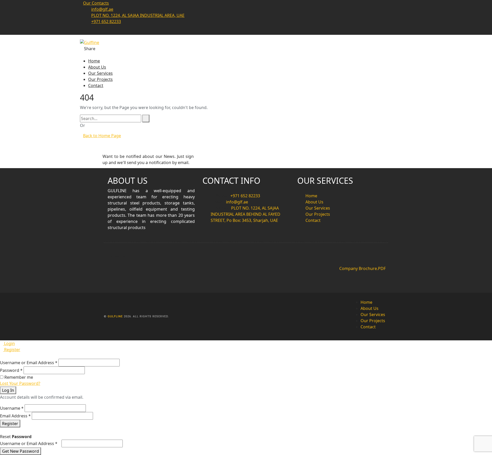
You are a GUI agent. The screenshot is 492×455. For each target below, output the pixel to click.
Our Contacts (96, 3)
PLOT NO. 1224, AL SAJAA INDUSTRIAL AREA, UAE (137, 15)
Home (94, 61)
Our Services (100, 73)
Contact (95, 85)
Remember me (18, 377)
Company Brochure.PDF (362, 268)
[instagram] (89, 32)
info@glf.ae (102, 9)
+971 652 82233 (106, 21)
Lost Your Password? (20, 383)
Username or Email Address (28, 362)
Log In (8, 390)
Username (12, 408)
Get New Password (20, 451)
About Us (97, 67)
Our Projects (100, 79)
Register (11, 349)
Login (9, 343)
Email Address (15, 416)
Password (11, 370)
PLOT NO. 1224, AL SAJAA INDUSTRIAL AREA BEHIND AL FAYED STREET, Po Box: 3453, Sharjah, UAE (245, 214)
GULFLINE (116, 316)
